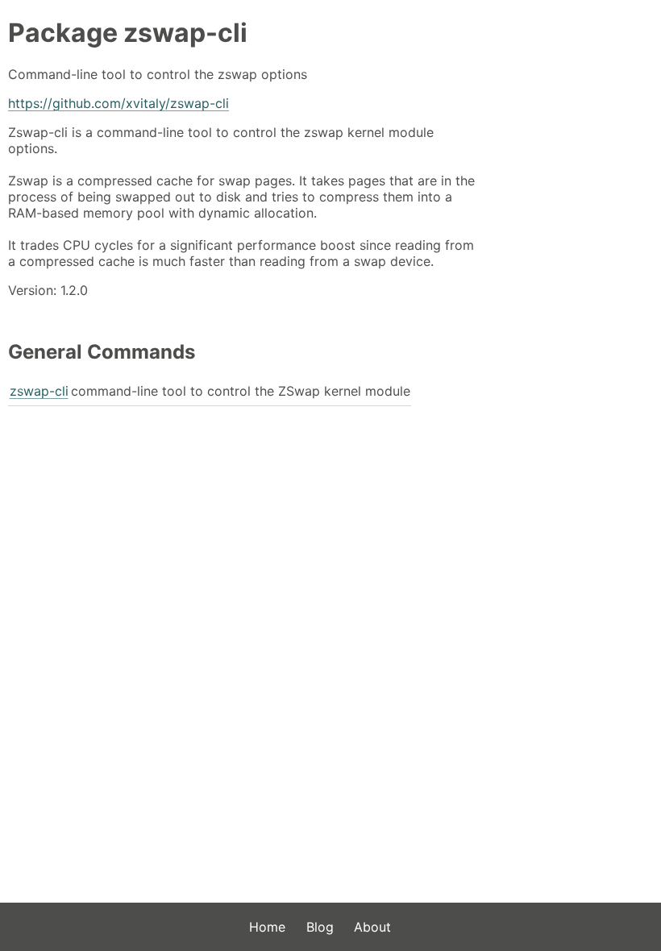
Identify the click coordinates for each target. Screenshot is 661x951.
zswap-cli (39, 391)
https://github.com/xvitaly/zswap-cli (118, 103)
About (372, 927)
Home (267, 927)
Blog (320, 927)
